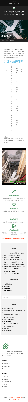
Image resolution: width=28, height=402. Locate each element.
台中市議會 (6, 328)
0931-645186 (7, 366)
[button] (3, 166)
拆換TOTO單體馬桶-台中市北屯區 (12, 255)
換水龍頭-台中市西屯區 (9, 271)
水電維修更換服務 (14, 195)
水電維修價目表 (7, 381)
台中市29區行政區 (8, 330)
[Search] (24, 297)
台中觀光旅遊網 (7, 321)
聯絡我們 (6, 384)
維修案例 (6, 377)
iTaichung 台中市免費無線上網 (11, 323)
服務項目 (6, 379)
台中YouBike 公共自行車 (9, 326)
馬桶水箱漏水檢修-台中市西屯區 (11, 273)
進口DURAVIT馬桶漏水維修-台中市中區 (13, 262)
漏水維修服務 (14, 219)
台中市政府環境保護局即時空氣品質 (12, 314)
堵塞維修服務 (14, 208)
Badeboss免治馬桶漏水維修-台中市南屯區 (14, 253)
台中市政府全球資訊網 (9, 319)
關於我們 (6, 386)
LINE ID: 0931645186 (9, 369)
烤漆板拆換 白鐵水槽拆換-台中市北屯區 (13, 259)
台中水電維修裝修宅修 (14, 11)
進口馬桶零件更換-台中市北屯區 (11, 268)
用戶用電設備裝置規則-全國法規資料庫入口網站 (13, 238)
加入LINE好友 (14, 1)
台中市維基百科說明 (8, 308)
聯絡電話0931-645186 (14, 3)
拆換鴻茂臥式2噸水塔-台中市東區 (12, 257)
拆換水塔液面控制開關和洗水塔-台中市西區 (14, 264)
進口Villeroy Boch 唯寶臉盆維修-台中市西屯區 (15, 266)
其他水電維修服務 (14, 230)
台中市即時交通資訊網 (9, 317)
